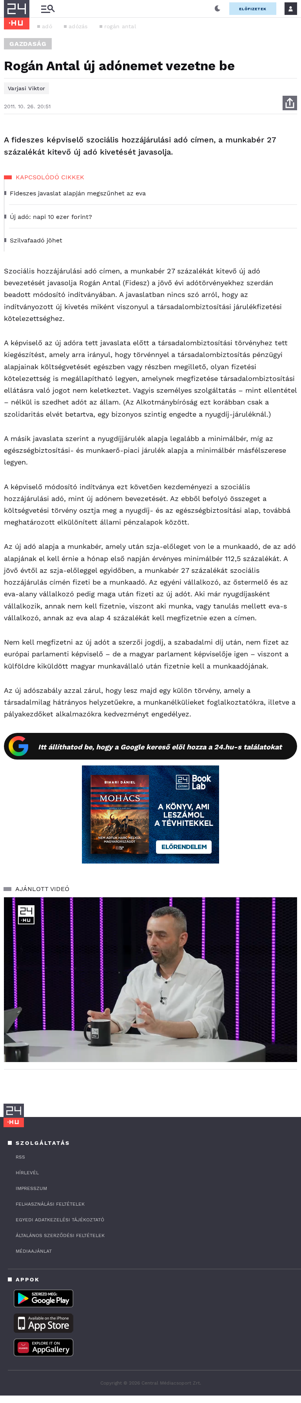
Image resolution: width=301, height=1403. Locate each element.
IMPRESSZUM (31, 1188)
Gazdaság (27, 43)
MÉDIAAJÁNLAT (34, 1251)
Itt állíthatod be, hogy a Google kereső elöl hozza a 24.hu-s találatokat (160, 747)
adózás (78, 26)
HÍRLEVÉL (27, 1172)
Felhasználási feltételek (50, 1204)
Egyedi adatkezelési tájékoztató (60, 1220)
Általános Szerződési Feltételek (60, 1235)
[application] (150, 979)
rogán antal (120, 26)
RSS (20, 1157)
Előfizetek (253, 9)
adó (47, 26)
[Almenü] (47, 9)
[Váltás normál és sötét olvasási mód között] (217, 8)
